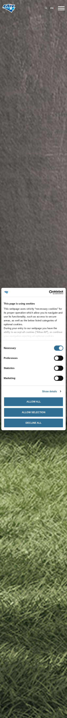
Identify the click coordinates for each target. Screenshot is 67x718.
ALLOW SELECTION (33, 412)
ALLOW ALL (34, 401)
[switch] (58, 358)
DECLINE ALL (33, 422)
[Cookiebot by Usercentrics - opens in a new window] (49, 292)
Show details (49, 391)
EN (51, 8)
